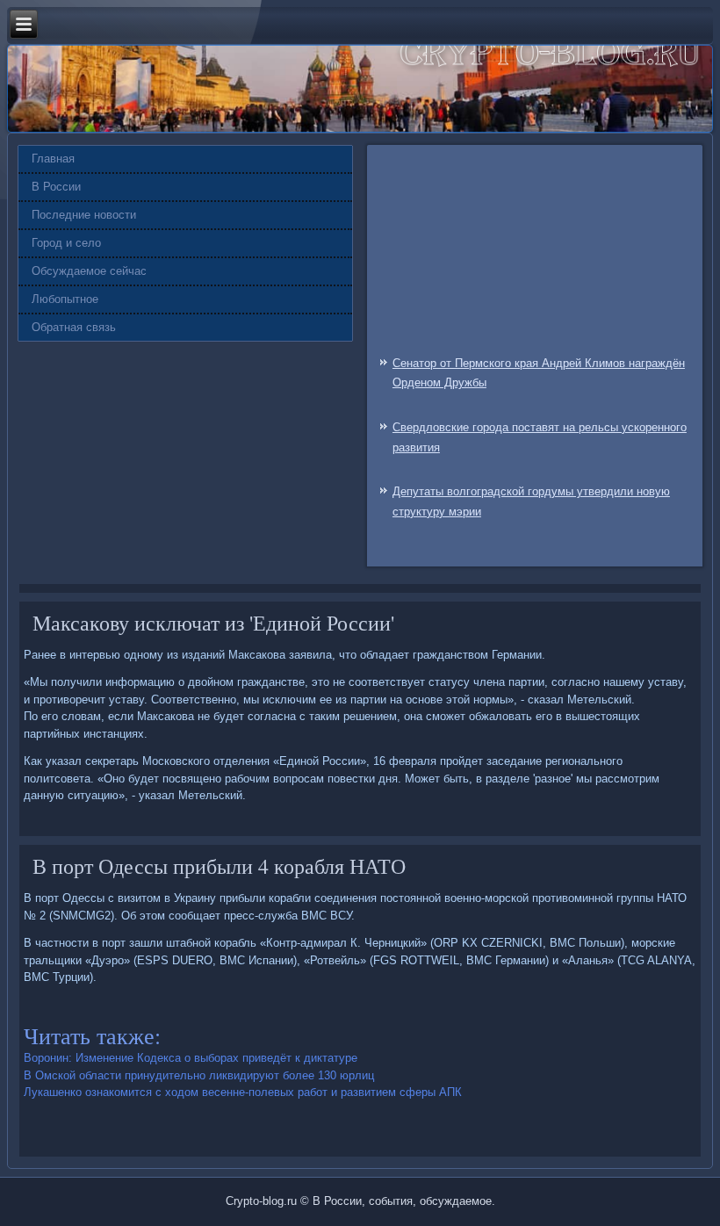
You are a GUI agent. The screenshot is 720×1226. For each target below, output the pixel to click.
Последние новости (84, 214)
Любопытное (65, 299)
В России (56, 186)
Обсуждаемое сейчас (89, 271)
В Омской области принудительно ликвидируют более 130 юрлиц (199, 1075)
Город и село (66, 242)
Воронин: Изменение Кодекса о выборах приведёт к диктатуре (190, 1057)
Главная (53, 158)
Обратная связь (74, 327)
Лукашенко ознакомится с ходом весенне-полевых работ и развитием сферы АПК (243, 1092)
